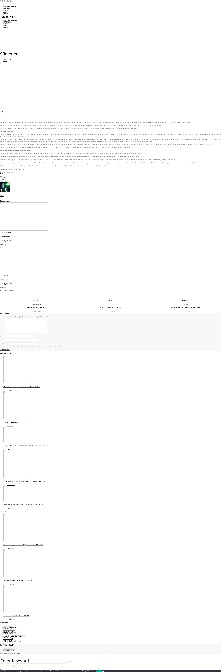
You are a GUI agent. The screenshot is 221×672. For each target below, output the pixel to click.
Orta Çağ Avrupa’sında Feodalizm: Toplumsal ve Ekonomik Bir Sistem (26, 446)
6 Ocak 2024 (37, 311)
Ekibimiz (5, 10)
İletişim (5, 13)
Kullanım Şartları (9, 650)
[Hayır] (103, 671)
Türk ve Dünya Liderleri (11, 641)
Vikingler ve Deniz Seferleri (36, 307)
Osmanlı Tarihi (8, 639)
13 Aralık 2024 (11, 449)
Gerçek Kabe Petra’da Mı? (11, 422)
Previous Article (5, 201)
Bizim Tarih (7, 1)
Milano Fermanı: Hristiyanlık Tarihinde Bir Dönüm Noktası (21, 387)
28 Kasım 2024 (10, 584)
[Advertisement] (110, 36)
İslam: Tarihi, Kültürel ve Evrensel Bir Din (16, 616)
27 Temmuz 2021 (7, 59)
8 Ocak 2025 (10, 426)
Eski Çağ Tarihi (7, 21)
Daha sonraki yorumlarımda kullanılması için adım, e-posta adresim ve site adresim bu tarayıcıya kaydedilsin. (33, 346)
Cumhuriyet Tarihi (9, 630)
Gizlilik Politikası (9, 649)
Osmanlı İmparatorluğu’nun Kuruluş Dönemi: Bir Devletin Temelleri (24, 481)
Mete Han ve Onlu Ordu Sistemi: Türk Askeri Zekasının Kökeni (23, 505)
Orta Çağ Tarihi (8, 637)
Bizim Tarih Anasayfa (10, 6)
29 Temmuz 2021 (7, 283)
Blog (4, 12)
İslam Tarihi (7, 633)
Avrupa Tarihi (7, 232)
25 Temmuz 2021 (7, 240)
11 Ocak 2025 (10, 390)
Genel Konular (8, 632)
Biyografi (6, 275)
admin (5, 61)
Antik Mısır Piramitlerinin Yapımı (110, 307)
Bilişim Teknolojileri (9, 627)
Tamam (99, 671)
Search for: (3, 657)
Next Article (4, 246)
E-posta (2, 340)
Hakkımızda (7, 8)
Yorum (2, 333)
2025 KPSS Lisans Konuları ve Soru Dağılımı (17, 580)
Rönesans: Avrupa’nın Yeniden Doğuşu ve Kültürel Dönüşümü (23, 545)
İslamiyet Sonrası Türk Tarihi (12, 636)
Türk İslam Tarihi (8, 640)
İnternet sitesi (4, 343)
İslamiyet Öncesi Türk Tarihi (12, 635)
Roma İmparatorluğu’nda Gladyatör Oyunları (185, 307)
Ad (1, 336)
